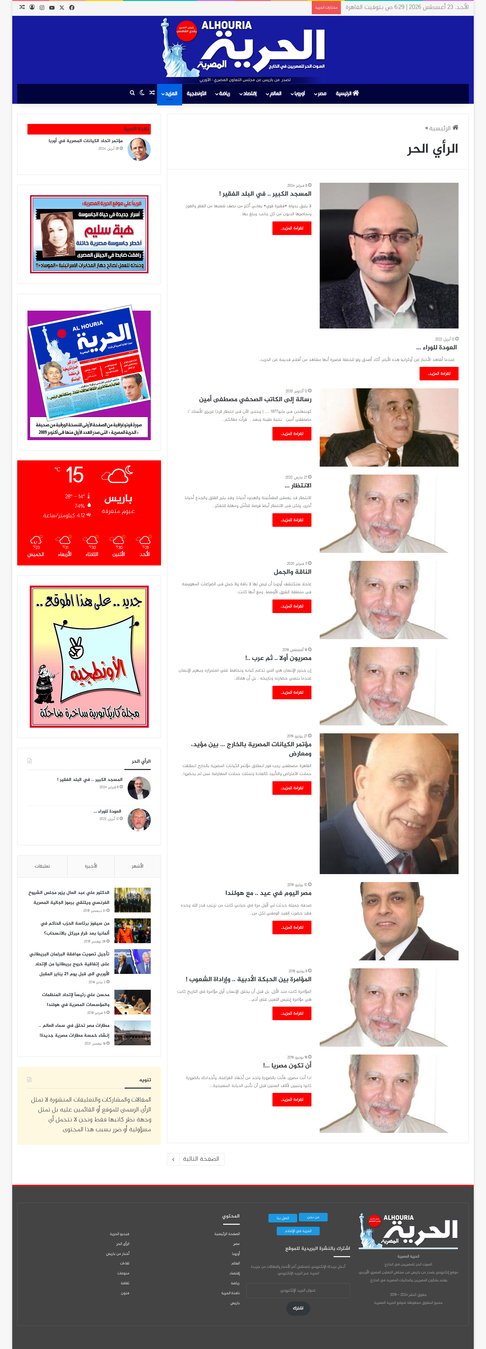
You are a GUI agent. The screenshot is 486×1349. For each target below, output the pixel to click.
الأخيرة (91, 866)
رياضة (224, 94)
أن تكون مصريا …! (287, 1065)
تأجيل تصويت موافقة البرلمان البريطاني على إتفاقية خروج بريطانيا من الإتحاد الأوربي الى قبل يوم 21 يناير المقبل (69, 964)
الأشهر (137, 866)
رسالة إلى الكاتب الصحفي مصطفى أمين (255, 399)
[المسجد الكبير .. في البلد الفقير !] (389, 255)
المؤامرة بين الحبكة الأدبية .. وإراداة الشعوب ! (248, 979)
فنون (125, 1293)
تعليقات (42, 866)
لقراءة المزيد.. (292, 228)
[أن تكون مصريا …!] (389, 1094)
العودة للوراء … (437, 347)
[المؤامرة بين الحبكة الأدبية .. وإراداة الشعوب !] (389, 1007)
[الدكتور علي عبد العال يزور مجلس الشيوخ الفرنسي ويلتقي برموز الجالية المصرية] (132, 900)
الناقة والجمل (292, 572)
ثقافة (125, 1283)
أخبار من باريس (117, 1254)
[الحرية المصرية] (243, 51)
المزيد (171, 94)
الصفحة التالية (201, 1159)
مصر (322, 94)
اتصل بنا (283, 1218)
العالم (275, 94)
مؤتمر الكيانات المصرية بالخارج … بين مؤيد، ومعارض (251, 749)
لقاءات (124, 1263)
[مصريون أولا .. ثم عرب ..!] (389, 686)
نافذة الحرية (230, 1293)
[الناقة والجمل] (389, 600)
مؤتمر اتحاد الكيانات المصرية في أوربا (86, 141)
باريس (235, 1303)
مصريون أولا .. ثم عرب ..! (278, 658)
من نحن (313, 1217)
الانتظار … (298, 486)
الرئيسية (344, 94)
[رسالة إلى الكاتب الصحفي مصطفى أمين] (389, 427)
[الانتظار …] (389, 514)
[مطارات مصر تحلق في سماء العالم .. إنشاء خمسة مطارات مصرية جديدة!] (132, 1033)
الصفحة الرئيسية (227, 1234)
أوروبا (300, 94)
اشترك (298, 1308)
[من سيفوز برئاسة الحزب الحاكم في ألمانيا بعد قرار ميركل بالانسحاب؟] (132, 930)
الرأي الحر (122, 1244)
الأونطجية (196, 94)
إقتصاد (250, 94)
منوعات (123, 1273)
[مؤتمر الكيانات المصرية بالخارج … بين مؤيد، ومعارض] (389, 803)
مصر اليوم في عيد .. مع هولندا (268, 893)
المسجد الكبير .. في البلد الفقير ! (265, 194)
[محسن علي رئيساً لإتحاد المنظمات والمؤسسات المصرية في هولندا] (132, 1002)
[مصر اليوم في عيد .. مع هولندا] (389, 921)
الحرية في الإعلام (298, 1231)
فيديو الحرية (119, 1234)
